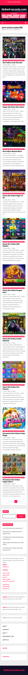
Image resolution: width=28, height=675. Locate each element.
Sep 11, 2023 (7, 109)
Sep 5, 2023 (7, 343)
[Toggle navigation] (25, 22)
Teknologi (22, 60)
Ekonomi (5, 60)
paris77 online (6, 579)
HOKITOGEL (6, 656)
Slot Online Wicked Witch (12, 151)
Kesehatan (10, 60)
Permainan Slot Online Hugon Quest (11, 481)
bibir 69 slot (6, 588)
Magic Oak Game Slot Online (13, 107)
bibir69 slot (6, 567)
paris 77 (5, 577)
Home (3, 29)
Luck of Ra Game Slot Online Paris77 (13, 528)
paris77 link (22, 17)
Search (5, 511)
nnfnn (14, 65)
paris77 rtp (23, 15)
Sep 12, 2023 (7, 65)
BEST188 (5, 648)
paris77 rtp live (16, 15)
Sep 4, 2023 (7, 391)
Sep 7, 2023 (7, 294)
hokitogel (5, 570)
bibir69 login (6, 584)
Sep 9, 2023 (7, 200)
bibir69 (4, 607)
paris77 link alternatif (14, 17)
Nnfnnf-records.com (14, 9)
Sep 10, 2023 (7, 153)
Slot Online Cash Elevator (13, 63)
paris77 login (5, 17)
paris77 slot (9, 15)
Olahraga (16, 60)
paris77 (3, 15)
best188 (5, 597)
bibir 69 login (6, 586)
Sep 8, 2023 (7, 248)
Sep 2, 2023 (7, 484)
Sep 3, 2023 (7, 437)
